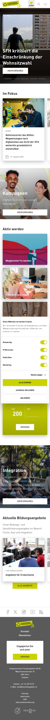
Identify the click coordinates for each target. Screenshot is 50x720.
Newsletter (25, 635)
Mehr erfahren (15, 71)
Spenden (25, 427)
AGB (25, 699)
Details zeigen (36, 375)
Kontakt (25, 631)
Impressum (25, 696)
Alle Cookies (25, 382)
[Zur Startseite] (11, 4)
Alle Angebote (25, 585)
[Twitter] (15, 612)
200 (17, 412)
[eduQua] (30, 711)
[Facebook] (7, 612)
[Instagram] (23, 612)
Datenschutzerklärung (25, 702)
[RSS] (41, 612)
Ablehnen (25, 398)
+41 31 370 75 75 (27, 684)
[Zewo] (17, 711)
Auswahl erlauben (25, 390)
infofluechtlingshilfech (27, 687)
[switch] (43, 350)
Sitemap (25, 693)
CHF (28, 409)
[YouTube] (32, 612)
